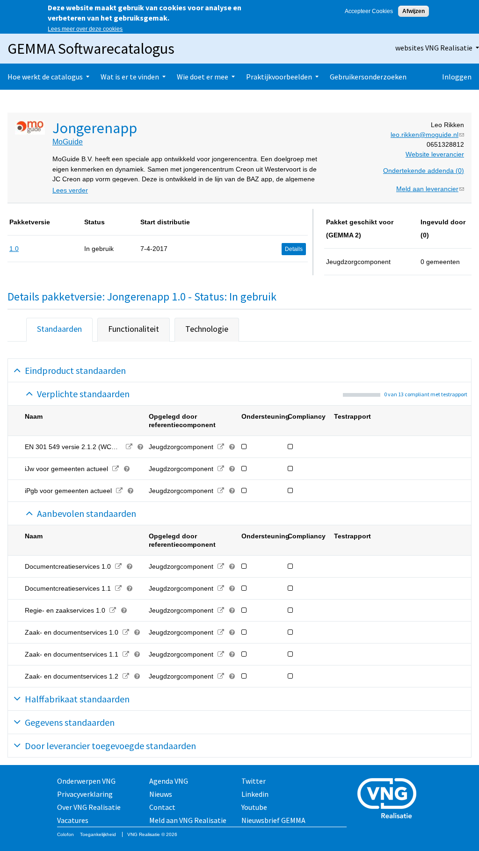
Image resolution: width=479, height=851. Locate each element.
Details (294, 249)
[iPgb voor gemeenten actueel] (119, 490)
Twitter (253, 781)
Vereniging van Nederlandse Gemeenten (389, 799)
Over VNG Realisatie (89, 807)
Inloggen (457, 76)
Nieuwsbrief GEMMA (273, 820)
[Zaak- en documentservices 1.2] (126, 676)
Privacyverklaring (85, 794)
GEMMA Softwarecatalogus (90, 48)
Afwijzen (413, 11)
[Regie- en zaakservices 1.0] (112, 610)
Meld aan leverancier (430, 189)
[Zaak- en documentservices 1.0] (126, 632)
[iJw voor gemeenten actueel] (115, 468)
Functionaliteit (133, 328)
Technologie (206, 328)
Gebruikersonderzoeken (368, 76)
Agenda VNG (168, 781)
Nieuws (160, 794)
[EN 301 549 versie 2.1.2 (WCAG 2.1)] (129, 447)
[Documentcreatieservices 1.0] (118, 566)
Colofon (65, 834)
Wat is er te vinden (130, 76)
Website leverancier (435, 154)
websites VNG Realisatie (433, 47)
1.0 (14, 248)
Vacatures (72, 820)
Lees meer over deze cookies (85, 29)
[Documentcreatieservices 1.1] (118, 588)
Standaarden (59, 328)
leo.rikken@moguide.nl (427, 134)
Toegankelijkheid (98, 834)
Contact (162, 807)
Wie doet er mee (202, 76)
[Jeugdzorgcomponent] (220, 447)
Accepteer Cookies (369, 11)
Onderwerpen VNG (86, 781)
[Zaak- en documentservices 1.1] (126, 654)
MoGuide (67, 142)
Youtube (254, 807)
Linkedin (255, 794)
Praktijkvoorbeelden (279, 76)
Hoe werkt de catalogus (45, 76)
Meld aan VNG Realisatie (187, 820)
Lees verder (70, 190)
